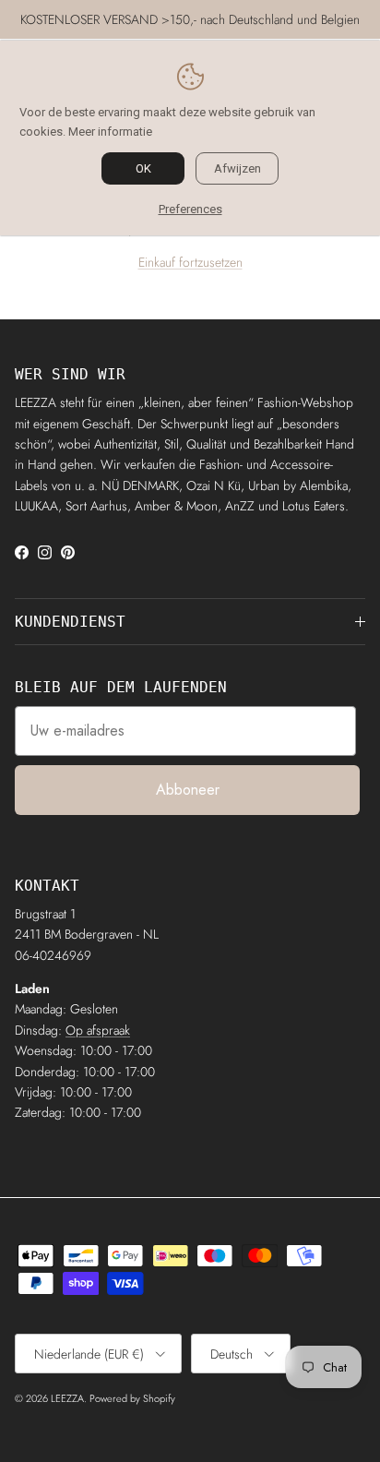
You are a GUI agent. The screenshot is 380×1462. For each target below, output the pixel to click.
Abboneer (188, 789)
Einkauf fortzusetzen (190, 262)
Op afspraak (97, 1030)
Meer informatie (110, 131)
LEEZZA (67, 1398)
